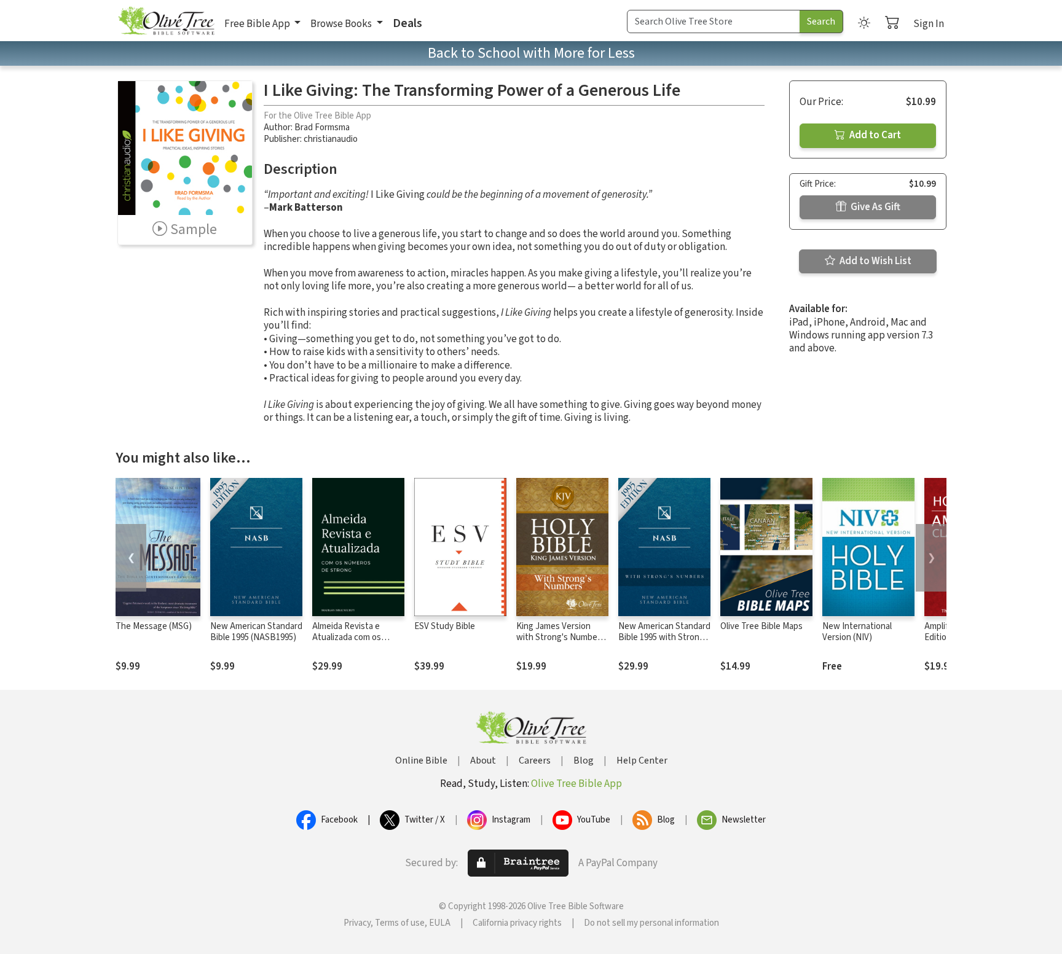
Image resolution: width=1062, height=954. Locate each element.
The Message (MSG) (154, 626)
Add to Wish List (874, 261)
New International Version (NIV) (857, 632)
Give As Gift (874, 207)
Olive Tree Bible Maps (761, 626)
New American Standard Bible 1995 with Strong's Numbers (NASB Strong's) (664, 644)
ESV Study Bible (444, 626)
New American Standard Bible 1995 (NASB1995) (256, 632)
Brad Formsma (322, 127)
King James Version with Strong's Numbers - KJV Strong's (560, 638)
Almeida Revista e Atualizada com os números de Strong (349, 638)
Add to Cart (874, 135)
